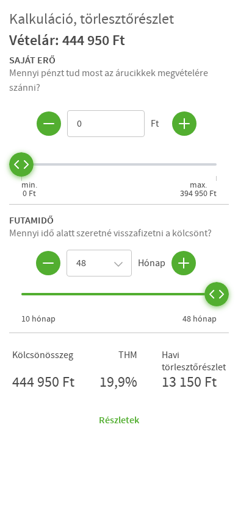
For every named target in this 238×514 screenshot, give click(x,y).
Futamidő (31, 220)
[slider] (21, 164)
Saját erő (32, 60)
